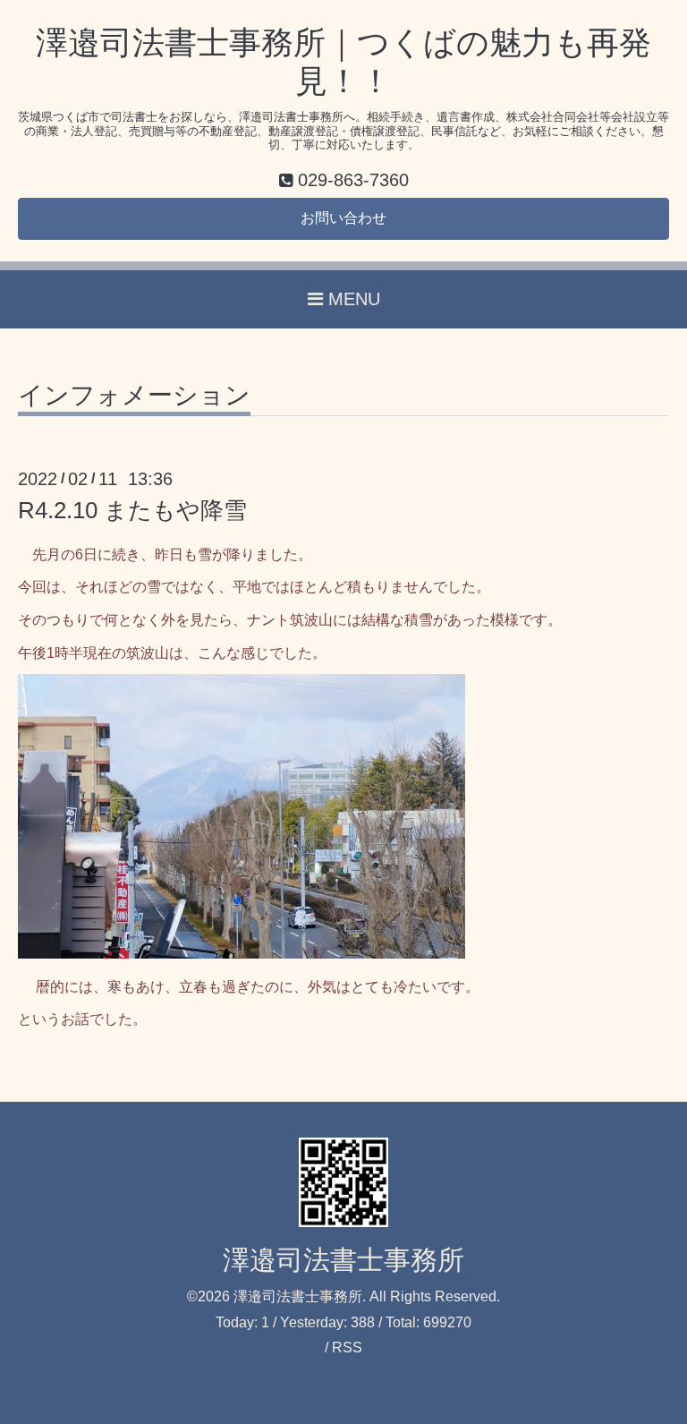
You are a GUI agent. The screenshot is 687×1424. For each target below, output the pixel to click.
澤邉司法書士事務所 (343, 1260)
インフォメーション (134, 396)
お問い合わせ (343, 218)
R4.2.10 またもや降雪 (132, 510)
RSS (347, 1347)
